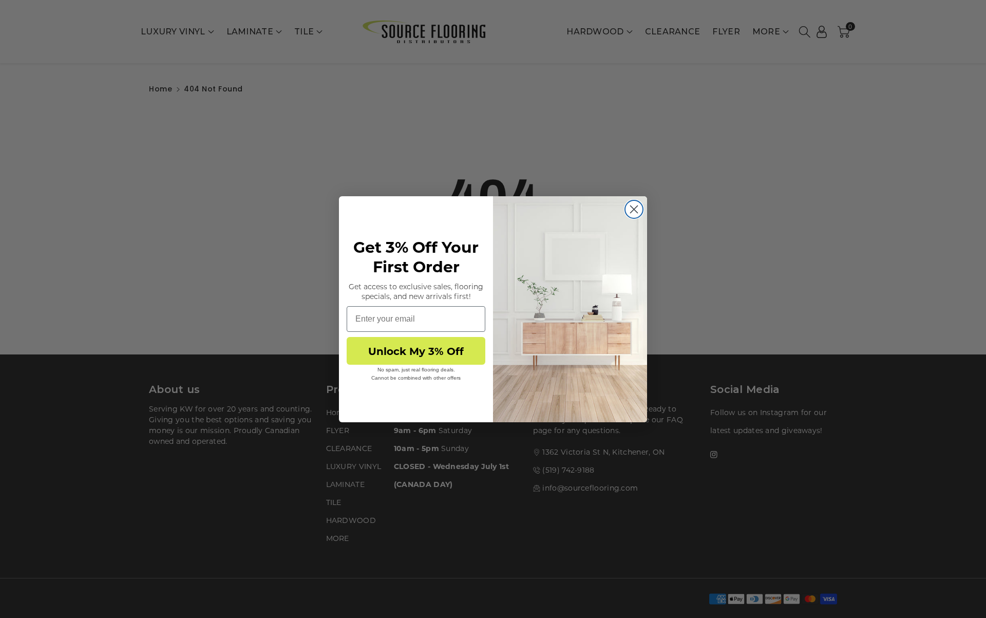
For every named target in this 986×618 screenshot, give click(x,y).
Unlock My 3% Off (416, 351)
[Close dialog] (634, 209)
